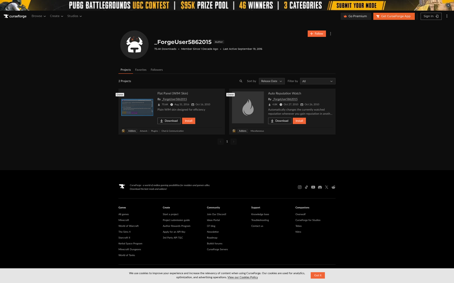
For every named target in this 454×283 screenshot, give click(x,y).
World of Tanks (126, 255)
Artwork (143, 131)
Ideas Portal (213, 220)
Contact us (257, 226)
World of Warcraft (128, 226)
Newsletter (213, 232)
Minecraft (123, 220)
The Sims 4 (124, 232)
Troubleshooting (260, 220)
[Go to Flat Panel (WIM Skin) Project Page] (171, 112)
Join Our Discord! (216, 214)
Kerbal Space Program (130, 243)
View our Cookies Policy (243, 277)
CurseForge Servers (217, 249)
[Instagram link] (300, 187)
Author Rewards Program (176, 226)
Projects (126, 69)
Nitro (298, 232)
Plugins (154, 131)
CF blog (211, 226)
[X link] (327, 187)
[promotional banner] (227, 5)
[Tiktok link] (306, 187)
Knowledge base (260, 214)
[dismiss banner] (448, 5)
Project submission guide (176, 220)
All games (123, 214)
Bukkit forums (214, 243)
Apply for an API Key (174, 232)
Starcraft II (124, 238)
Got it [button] (318, 275)
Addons (132, 131)
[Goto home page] (15, 16)
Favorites (140, 69)
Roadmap (212, 238)
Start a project (170, 214)
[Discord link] (320, 187)
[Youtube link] (313, 187)
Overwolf (300, 214)
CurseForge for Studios (307, 220)
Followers (157, 69)
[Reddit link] (333, 187)
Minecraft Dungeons (129, 249)
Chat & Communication (173, 131)
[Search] (241, 81)
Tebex (298, 226)
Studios (72, 16)
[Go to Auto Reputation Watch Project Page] (282, 112)
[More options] (446, 16)
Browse (37, 16)
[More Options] (330, 33)
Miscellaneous (257, 131)
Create (55, 16)
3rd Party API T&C (173, 238)
